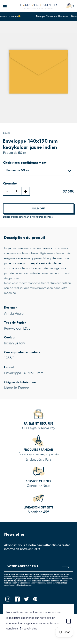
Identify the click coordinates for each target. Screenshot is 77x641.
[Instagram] (7, 600)
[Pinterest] (35, 600)
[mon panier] (69, 6)
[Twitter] (26, 600)
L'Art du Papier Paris (38, 6)
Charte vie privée (24, 585)
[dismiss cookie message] (68, 621)
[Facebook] (17, 600)
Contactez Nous (38, 486)
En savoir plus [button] (28, 628)
